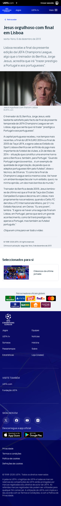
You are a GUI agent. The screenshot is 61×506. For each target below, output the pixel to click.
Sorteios (6, 342)
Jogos (5, 330)
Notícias (36, 336)
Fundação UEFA (9, 390)
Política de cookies (11, 458)
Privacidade (7, 448)
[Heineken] (10, 298)
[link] (18, 10)
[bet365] (25, 305)
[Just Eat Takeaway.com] (35, 305)
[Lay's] (30, 298)
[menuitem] (21, 10)
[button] (52, 10)
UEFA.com (7, 384)
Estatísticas (8, 354)
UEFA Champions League (6, 10)
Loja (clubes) (38, 354)
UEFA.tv (6, 336)
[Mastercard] (51, 298)
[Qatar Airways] (46, 305)
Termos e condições (11, 453)
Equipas (35, 330)
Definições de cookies (12, 463)
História (35, 342)
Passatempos (8, 348)
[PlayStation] (20, 298)
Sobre (34, 348)
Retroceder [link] (12, 19)
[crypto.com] (15, 305)
